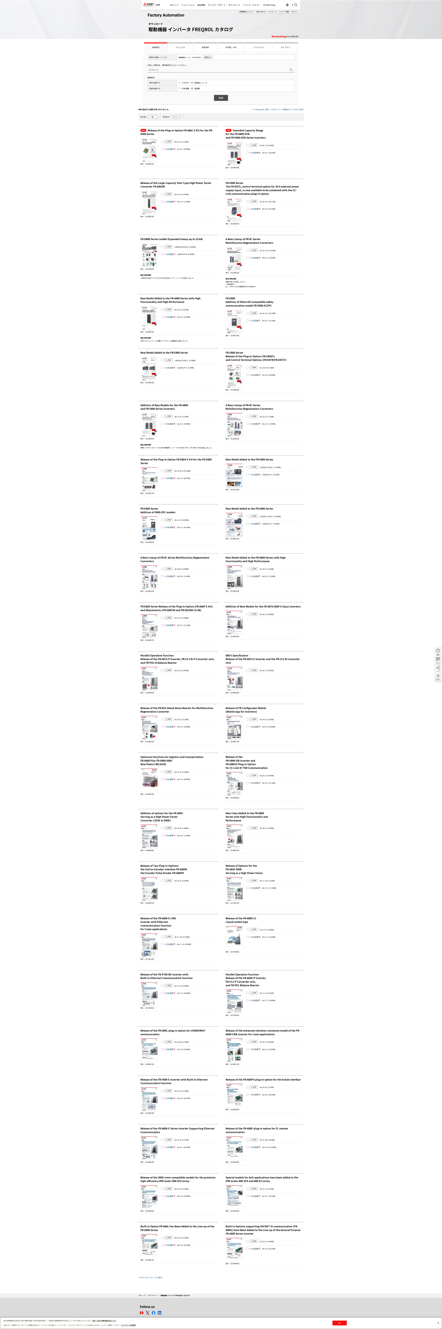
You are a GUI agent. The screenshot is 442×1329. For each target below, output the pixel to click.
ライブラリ (285, 47)
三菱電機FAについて (245, 11)
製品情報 (201, 4)
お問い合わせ (261, 11)
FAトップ (174, 4)
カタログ (155, 47)
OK (339, 1323)
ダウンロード (234, 4)
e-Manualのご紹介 (262, 109)
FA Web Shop (269, 4)
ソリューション (188, 4)
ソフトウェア (258, 47)
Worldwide (287, 5)
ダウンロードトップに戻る (151, 1277)
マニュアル (180, 47)
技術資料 (205, 47)
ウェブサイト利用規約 (128, 1325)
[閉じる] (438, 1322)
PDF (169, 141)
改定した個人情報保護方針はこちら (104, 1321)
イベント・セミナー (251, 4)
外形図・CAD (231, 47)
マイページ (272, 11)
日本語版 (169, 149)
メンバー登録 (284, 11)
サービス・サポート (217, 4)
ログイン (295, 11)
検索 (221, 97)
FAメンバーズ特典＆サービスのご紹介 (288, 109)
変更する (208, 57)
